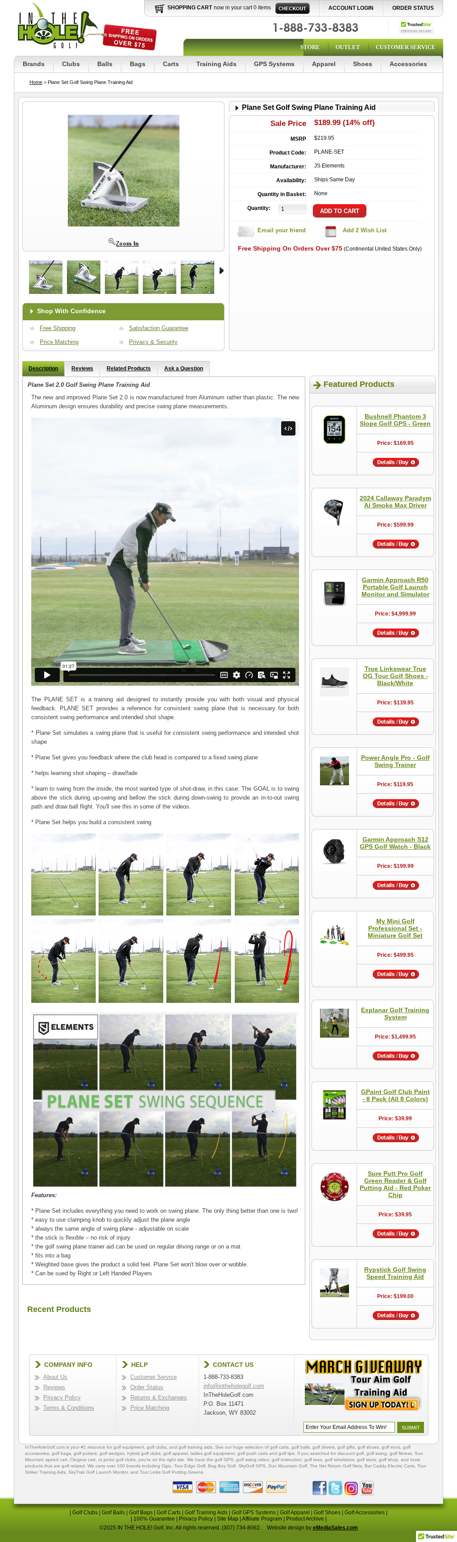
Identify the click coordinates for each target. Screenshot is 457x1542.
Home (35, 82)
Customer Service (406, 47)
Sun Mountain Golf (287, 1465)
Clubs (71, 63)
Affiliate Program (262, 1519)
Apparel (324, 63)
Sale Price (288, 123)
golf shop (388, 1459)
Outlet (348, 47)
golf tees (313, 1459)
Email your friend (282, 230)
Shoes (362, 63)
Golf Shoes (327, 1512)
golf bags (61, 1453)
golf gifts (346, 1447)
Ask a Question (183, 368)
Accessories (408, 63)
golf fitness (401, 1453)
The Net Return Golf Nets (336, 1465)
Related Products (129, 368)
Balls (104, 63)
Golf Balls (113, 1512)
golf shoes (368, 1447)
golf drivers (323, 1447)
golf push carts (252, 1453)
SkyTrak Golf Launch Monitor (98, 1472)
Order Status (413, 8)
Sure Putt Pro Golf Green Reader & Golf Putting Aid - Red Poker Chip (395, 1184)
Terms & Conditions (68, 1407)
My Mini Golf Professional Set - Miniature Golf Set (395, 928)
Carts (171, 63)
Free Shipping (57, 328)
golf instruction (287, 1459)
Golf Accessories (365, 1512)
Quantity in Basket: (282, 194)
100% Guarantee (154, 1519)
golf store (366, 1459)
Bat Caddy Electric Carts (390, 1465)
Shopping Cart (189, 7)
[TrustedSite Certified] (416, 27)
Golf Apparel (295, 1512)
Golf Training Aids (206, 1512)
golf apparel (175, 1453)
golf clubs (156, 1447)
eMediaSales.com (335, 1528)
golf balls (300, 1447)
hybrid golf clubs (144, 1453)
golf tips (286, 1453)
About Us (55, 1377)
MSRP (298, 139)
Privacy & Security (153, 342)
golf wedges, (113, 1453)
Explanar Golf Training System (395, 1013)
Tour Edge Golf (189, 1465)
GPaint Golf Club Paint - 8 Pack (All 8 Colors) (395, 1095)
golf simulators (339, 1459)
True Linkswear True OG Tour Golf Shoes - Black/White (395, 676)
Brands (34, 63)
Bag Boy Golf (222, 1465)
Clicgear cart (83, 1459)
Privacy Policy (62, 1397)
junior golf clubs (120, 1459)
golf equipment (128, 1447)
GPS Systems (274, 63)
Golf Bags (141, 1512)
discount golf (350, 1453)
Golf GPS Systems (254, 1512)
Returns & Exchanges (158, 1397)
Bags (137, 63)
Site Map (227, 1519)
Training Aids (216, 63)
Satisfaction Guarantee (158, 328)
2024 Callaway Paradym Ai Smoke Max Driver (395, 501)
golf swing (376, 1453)
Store (310, 47)
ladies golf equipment (213, 1453)
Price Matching (59, 342)
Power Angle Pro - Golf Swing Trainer (395, 761)
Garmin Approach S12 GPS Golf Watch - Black (395, 843)
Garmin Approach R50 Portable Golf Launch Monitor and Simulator (395, 587)
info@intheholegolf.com (234, 1386)
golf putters (85, 1453)
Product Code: (288, 153)
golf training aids (195, 1447)
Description (43, 368)
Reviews (82, 368)
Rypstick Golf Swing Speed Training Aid (395, 1273)
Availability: (291, 180)
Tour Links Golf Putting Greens (171, 1472)
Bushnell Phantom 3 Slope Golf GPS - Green (395, 420)
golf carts (279, 1447)
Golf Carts (169, 1512)
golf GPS (224, 1459)
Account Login (351, 8)
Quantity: (258, 208)
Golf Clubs (85, 1512)
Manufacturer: (288, 166)
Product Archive (305, 1519)
